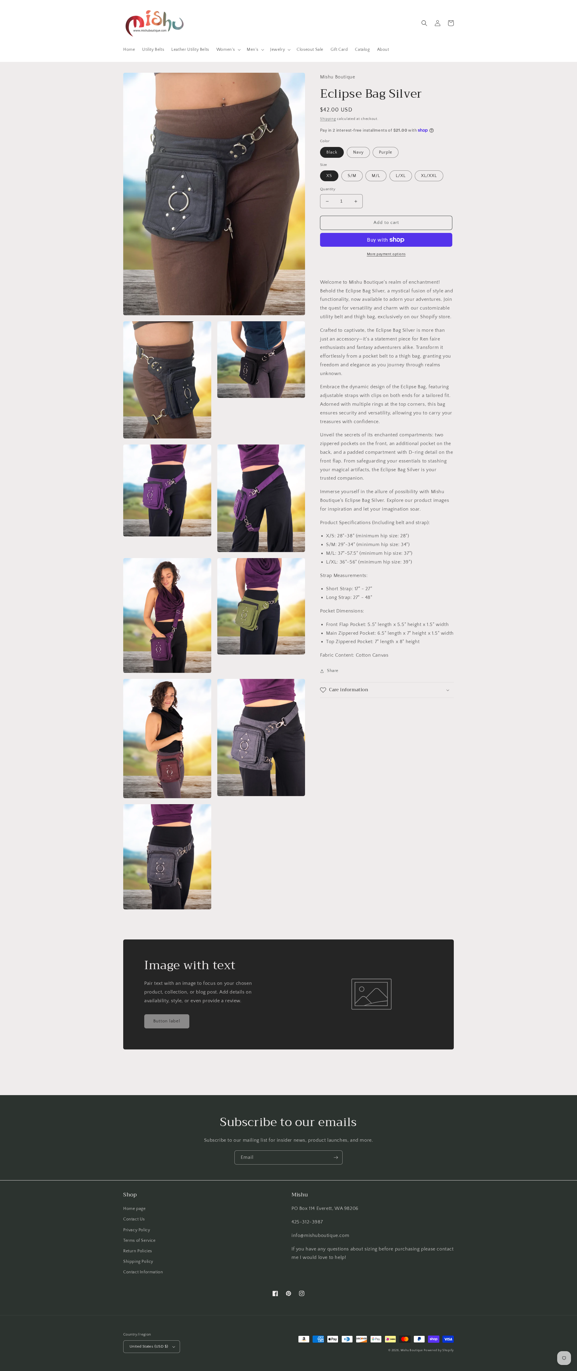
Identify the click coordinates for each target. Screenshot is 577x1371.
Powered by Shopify (439, 1350)
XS (329, 176)
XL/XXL (429, 176)
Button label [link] (166, 1021)
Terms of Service (139, 1240)
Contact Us (134, 1219)
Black (331, 152)
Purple (385, 152)
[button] (228, 49)
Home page (134, 1208)
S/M (352, 176)
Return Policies (137, 1251)
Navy (358, 152)
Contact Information (143, 1272)
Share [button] (332, 670)
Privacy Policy (136, 1230)
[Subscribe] (335, 1157)
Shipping (328, 119)
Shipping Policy (138, 1261)
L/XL (401, 176)
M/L (376, 176)
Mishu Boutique (412, 1350)
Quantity (327, 189)
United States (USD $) (149, 1346)
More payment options (386, 254)
